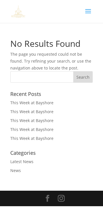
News (15, 170)
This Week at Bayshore (32, 102)
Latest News (21, 161)
